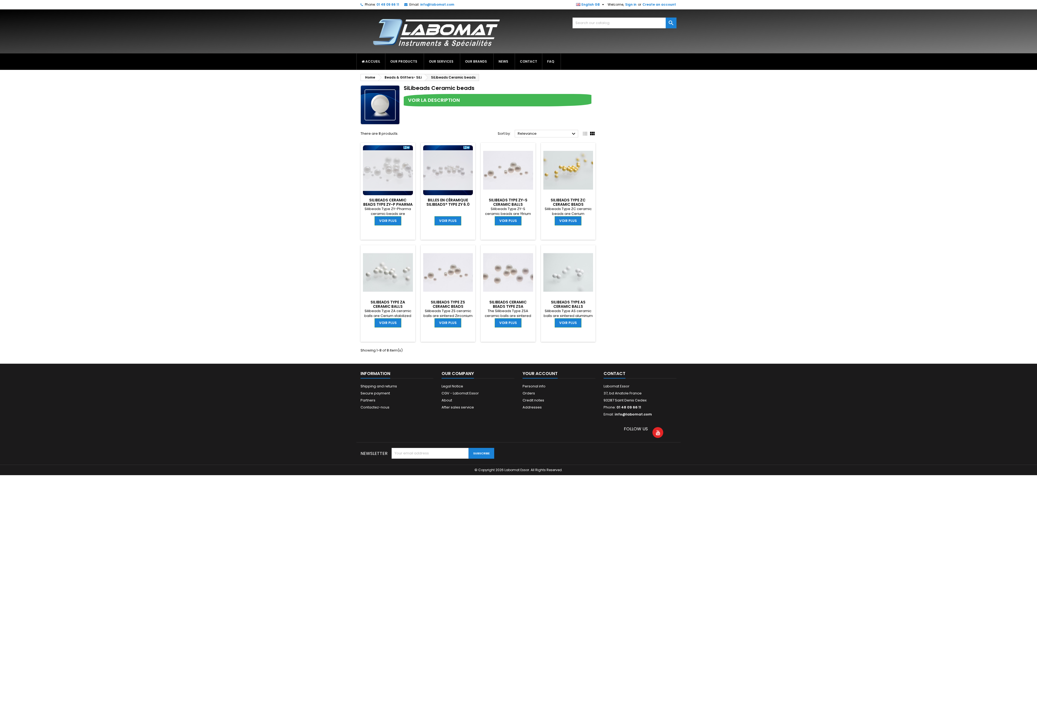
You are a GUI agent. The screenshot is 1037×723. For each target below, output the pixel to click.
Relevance (547, 134)
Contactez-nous (375, 407)
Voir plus (388, 220)
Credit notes (533, 400)
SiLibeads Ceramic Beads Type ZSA (508, 304)
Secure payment (375, 393)
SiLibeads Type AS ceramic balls (568, 304)
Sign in (631, 4)
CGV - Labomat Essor (460, 393)
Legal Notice (452, 386)
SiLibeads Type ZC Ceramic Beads (568, 202)
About (447, 400)
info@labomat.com (437, 4)
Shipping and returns (379, 386)
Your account (540, 373)
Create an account (659, 4)
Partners (368, 400)
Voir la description (434, 100)
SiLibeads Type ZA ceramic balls (388, 304)
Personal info (534, 386)
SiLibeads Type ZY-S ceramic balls (508, 202)
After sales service (458, 407)
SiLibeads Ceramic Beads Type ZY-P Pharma (388, 202)
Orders (529, 393)
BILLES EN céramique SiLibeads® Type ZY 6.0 (448, 202)
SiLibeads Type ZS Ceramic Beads (448, 304)
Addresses (532, 407)
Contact (614, 373)
